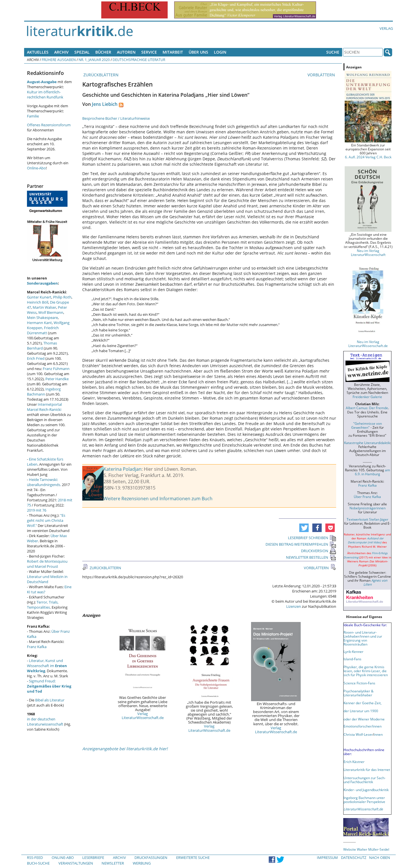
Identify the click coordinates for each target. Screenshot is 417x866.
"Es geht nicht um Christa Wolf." (46, 520)
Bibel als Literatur (49, 700)
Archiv (61, 52)
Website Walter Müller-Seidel (366, 849)
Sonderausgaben (42, 283)
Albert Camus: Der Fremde (367, 407)
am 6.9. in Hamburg (372, 472)
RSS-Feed (35, 857)
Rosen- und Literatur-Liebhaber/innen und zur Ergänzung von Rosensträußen (363, 638)
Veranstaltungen (75, 863)
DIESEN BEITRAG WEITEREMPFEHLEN (297, 544)
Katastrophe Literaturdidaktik (367, 442)
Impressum (327, 857)
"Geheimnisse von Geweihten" (366, 425)
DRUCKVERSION (314, 550)
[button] (304, 528)
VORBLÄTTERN (322, 74)
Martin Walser (44, 307)
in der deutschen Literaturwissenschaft (45, 721)
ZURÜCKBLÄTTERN (100, 74)
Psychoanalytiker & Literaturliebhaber (359, 693)
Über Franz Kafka (367, 496)
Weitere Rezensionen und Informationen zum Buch (158, 498)
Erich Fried (36, 358)
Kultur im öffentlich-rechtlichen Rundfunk (45, 94)
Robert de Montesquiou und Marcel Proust (47, 564)
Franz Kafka (37, 646)
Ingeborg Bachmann (44, 391)
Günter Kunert (39, 297)
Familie (33, 116)
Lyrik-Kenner (353, 651)
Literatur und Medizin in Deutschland (47, 579)
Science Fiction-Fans (359, 683)
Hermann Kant (39, 322)
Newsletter (113, 863)
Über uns (198, 52)
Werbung (142, 863)
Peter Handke (57, 378)
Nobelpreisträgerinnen (367, 508)
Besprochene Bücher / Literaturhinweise (116, 118)
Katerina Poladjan (123, 469)
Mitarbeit (173, 52)
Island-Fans (352, 659)
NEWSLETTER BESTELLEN (307, 557)
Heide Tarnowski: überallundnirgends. (44, 482)
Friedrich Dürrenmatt (43, 330)
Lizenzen (293, 606)
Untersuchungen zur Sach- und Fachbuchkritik (365, 779)
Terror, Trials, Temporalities (42, 605)
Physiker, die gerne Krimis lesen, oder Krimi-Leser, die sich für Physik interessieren (366, 671)
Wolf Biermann (50, 312)
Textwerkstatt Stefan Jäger (367, 519)
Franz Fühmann (56, 368)
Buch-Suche (38, 863)
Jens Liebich (104, 104)
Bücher (103, 52)
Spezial (82, 52)
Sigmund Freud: (49, 686)
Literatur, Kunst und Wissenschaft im (47, 665)
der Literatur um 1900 (361, 711)
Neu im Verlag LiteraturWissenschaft (368, 252)
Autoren (126, 52)
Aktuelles (38, 52)
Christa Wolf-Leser (358, 734)
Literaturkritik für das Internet (367, 769)
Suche (332, 52)
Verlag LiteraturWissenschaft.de (143, 715)
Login (220, 52)
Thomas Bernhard (42, 345)
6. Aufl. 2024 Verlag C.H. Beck (368, 157)
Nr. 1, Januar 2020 (94, 59)
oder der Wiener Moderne (364, 719)
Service (149, 52)
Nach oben (379, 857)
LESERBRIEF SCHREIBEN (308, 537)
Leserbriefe (93, 857)
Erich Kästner (354, 761)
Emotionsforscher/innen (363, 726)
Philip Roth (62, 297)
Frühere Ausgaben (59, 59)
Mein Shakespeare (42, 317)
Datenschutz (353, 857)
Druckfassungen (150, 857)
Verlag (386, 28)
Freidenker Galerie (367, 396)
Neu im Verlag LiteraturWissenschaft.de (368, 343)
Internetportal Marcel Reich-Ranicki (44, 407)
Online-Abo (36, 168)
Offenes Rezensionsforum (49, 124)
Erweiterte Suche (193, 857)
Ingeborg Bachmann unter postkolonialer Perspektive (364, 799)
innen (378, 734)
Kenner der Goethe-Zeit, (363, 703)
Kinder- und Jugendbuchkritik (366, 789)
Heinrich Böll (37, 302)
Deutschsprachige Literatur (139, 59)
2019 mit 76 (36, 510)
